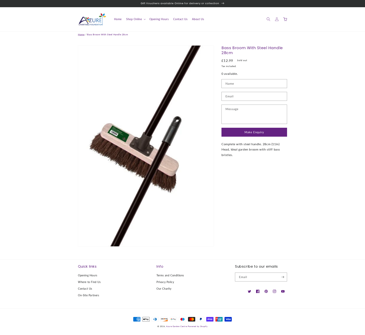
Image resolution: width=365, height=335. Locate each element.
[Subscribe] (283, 277)
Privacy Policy (165, 282)
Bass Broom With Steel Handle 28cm (107, 34)
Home (81, 34)
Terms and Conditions (170, 275)
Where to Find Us (89, 282)
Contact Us (85, 288)
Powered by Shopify (198, 326)
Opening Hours (87, 275)
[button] (135, 19)
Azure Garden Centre (176, 326)
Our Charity (163, 288)
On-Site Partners (88, 295)
